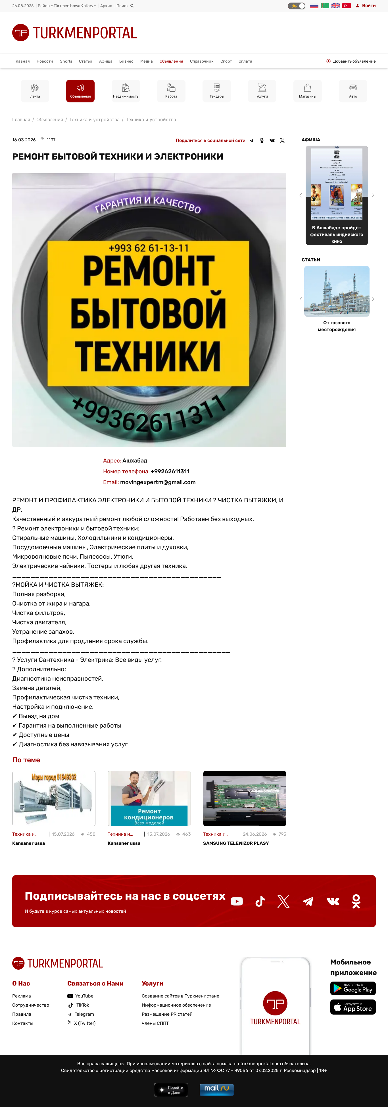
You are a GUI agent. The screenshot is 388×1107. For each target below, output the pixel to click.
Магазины (307, 96)
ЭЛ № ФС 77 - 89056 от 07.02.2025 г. (243, 1070)
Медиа (146, 61)
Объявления (171, 61)
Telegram (84, 1014)
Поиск (122, 5)
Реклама (21, 996)
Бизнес (126, 61)
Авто (353, 96)
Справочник (202, 61)
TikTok (82, 1005)
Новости (45, 61)
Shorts (66, 61)
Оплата (245, 61)
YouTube (84, 996)
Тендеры (217, 96)
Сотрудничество (30, 1005)
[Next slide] (372, 195)
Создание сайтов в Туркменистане (180, 996)
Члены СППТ (155, 1023)
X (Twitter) (84, 1023)
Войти (369, 5)
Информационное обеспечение (176, 1005)
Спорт (226, 61)
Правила (21, 1014)
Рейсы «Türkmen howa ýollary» (67, 5)
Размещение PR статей (167, 1014)
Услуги (262, 96)
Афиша (105, 61)
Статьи (85, 61)
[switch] (296, 6)
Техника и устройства (151, 119)
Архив (106, 5)
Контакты (22, 1023)
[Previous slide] (301, 195)
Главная (22, 61)
